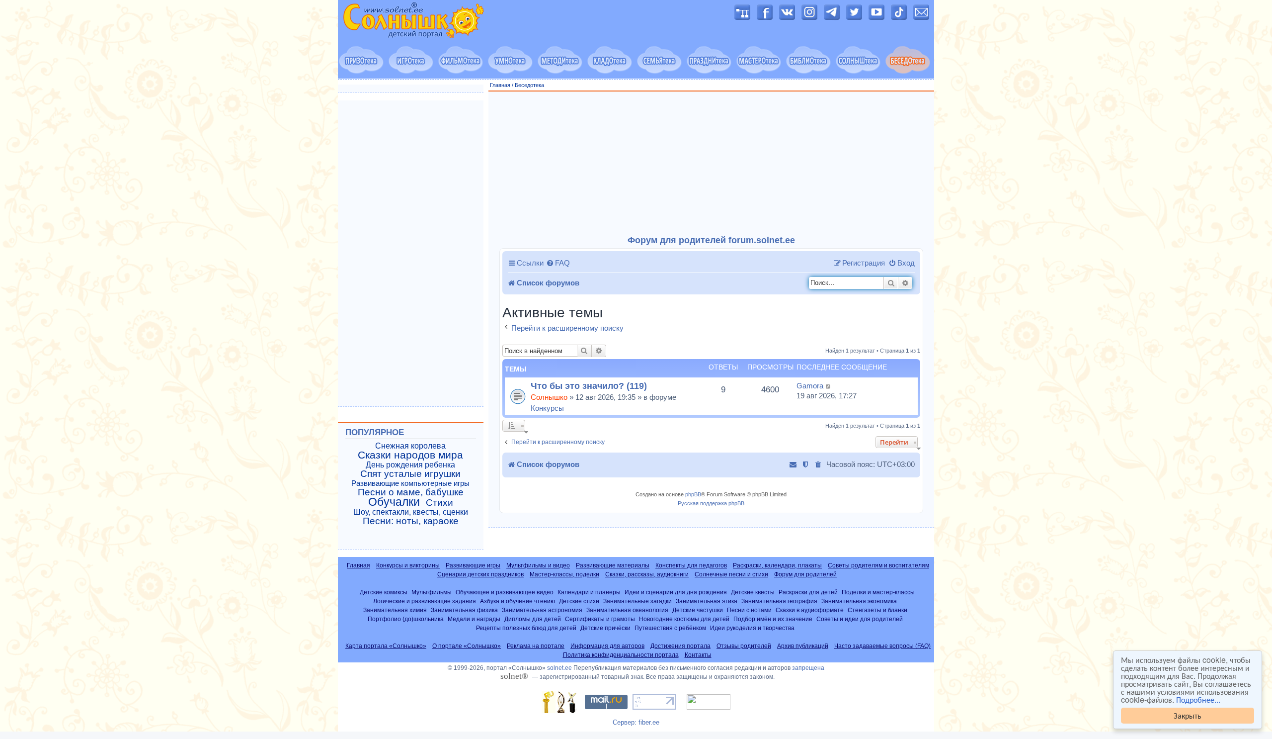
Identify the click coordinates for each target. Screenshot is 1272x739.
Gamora (809, 385)
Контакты (698, 654)
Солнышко (549, 397)
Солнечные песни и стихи (731, 574)
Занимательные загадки (637, 601)
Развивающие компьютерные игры (410, 483)
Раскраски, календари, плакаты (777, 565)
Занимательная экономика (859, 601)
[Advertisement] (711, 163)
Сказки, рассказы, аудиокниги (647, 574)
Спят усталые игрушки (410, 473)
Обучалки (394, 501)
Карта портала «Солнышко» (385, 646)
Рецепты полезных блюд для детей (526, 628)
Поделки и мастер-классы (878, 592)
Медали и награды (474, 619)
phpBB (693, 494)
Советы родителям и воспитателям (878, 565)
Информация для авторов (607, 646)
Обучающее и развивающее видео (505, 592)
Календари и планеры (589, 592)
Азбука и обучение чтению (517, 601)
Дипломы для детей (532, 619)
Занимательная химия (395, 610)
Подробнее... (1198, 700)
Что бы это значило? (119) (589, 385)
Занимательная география (779, 601)
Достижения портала (680, 646)
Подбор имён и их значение (772, 619)
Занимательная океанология (627, 610)
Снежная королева (410, 446)
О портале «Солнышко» (466, 646)
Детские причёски (605, 628)
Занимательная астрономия (542, 610)
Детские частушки (697, 610)
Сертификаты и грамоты (600, 619)
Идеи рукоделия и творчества (752, 628)
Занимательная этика (706, 601)
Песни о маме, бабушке (411, 492)
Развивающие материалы (612, 565)
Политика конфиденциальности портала (621, 654)
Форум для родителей (805, 574)
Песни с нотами (749, 610)
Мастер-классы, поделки (564, 574)
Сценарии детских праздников (480, 574)
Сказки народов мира (410, 455)
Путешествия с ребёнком (670, 628)
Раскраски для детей (808, 592)
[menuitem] (558, 263)
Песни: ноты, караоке (411, 521)
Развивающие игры (473, 565)
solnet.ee (559, 667)
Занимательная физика (464, 610)
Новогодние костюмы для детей (684, 619)
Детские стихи (579, 601)
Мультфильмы (431, 592)
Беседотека (529, 85)
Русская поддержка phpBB (711, 503)
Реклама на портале (535, 646)
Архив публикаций (802, 646)
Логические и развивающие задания (424, 601)
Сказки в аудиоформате (810, 610)
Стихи (439, 502)
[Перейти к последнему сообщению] (828, 386)
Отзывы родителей (743, 646)
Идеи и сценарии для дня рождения (676, 592)
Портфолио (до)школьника (406, 619)
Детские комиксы (383, 592)
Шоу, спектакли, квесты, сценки (410, 512)
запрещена (808, 667)
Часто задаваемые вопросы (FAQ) (882, 646)
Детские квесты (753, 592)
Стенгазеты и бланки (877, 610)
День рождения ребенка (410, 465)
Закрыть (1187, 715)
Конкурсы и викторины (408, 565)
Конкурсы (547, 408)
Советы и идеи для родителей (859, 619)
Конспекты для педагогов (691, 565)
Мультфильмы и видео (538, 565)
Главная (500, 85)
